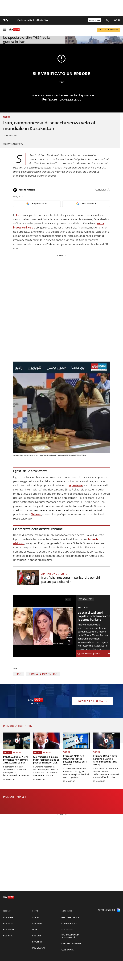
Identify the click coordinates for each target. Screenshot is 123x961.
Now (34, 929)
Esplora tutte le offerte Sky (32, 20)
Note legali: (67, 911)
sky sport (8, 917)
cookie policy (69, 923)
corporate (68, 950)
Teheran (36, 514)
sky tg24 (8, 923)
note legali (68, 929)
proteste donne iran (43, 674)
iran (18, 674)
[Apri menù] (4, 29)
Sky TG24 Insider (108, 29)
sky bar (36, 936)
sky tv (35, 917)
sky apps (37, 923)
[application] (24, 190)
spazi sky (37, 942)
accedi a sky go (106, 910)
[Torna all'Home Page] (14, 29)
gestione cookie (70, 917)
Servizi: (35, 911)
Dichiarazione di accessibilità (70, 936)
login (116, 20)
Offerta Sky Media (71, 943)
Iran (18, 215)
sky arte (8, 936)
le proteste (75, 485)
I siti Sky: (7, 911)
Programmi (38, 948)
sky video (8, 929)
